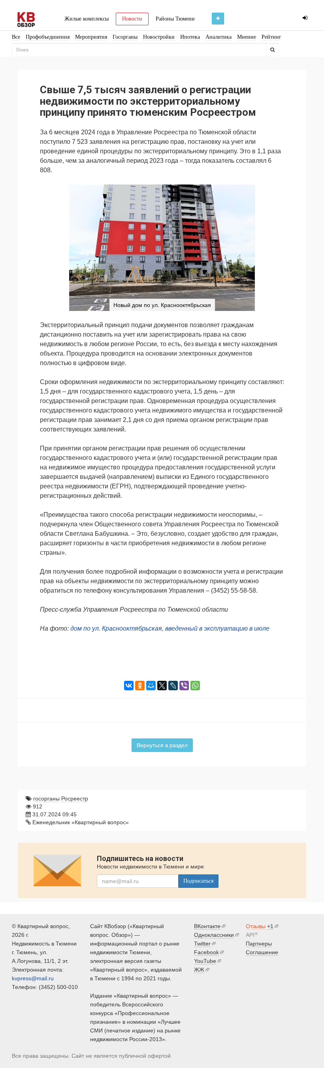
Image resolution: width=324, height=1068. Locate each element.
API (250, 935)
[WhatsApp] (195, 685)
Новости (132, 19)
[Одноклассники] (140, 685)
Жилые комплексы (86, 19)
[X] (162, 685)
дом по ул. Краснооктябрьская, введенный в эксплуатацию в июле (169, 628)
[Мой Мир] (151, 685)
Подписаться (198, 881)
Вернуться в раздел (162, 745)
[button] (277, 191)
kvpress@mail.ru (33, 978)
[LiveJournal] (173, 685)
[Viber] (184, 685)
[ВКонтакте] (129, 685)
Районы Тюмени (175, 19)
